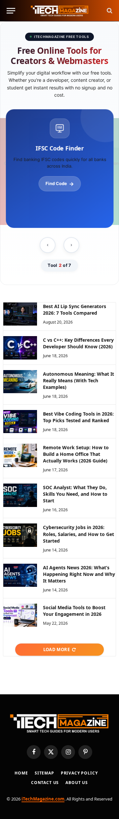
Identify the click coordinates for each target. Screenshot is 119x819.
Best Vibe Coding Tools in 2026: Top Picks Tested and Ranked (78, 417)
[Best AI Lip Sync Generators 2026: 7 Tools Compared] (20, 314)
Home (21, 773)
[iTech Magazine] (60, 10)
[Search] (108, 10)
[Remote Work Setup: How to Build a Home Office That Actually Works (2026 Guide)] (20, 455)
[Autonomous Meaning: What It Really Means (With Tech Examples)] (20, 381)
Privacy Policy (79, 773)
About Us (76, 782)
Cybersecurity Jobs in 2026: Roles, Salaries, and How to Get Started (78, 534)
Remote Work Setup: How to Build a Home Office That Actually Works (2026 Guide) (76, 454)
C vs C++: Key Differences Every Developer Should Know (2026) (78, 343)
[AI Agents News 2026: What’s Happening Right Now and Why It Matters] (20, 575)
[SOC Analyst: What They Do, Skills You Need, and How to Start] (20, 495)
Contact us (45, 782)
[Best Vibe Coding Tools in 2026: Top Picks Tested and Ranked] (20, 421)
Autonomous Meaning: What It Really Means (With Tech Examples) (78, 380)
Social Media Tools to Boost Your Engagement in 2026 (74, 610)
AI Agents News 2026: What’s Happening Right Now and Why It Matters (79, 574)
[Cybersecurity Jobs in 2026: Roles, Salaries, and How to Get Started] (20, 535)
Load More (56, 649)
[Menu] (11, 10)
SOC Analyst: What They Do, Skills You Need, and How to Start (75, 494)
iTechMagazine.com (42, 799)
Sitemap (44, 773)
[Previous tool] (48, 245)
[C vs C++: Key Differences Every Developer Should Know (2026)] (20, 347)
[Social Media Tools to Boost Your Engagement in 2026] (20, 615)
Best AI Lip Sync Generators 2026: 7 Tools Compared (74, 309)
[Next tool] (71, 245)
